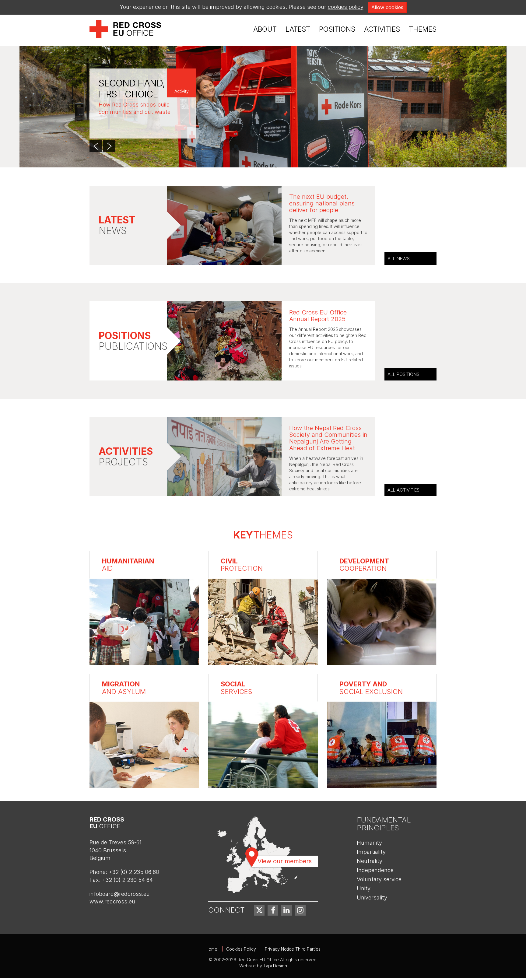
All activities (403, 490)
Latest (298, 29)
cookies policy (345, 7)
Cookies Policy (241, 949)
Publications (133, 341)
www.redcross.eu (112, 901)
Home (211, 949)
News (117, 226)
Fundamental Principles (384, 823)
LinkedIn (286, 910)
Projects (126, 457)
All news (398, 258)
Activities (382, 29)
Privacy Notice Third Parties (293, 949)
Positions (337, 29)
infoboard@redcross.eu (119, 894)
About (265, 29)
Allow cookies (387, 7)
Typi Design (275, 965)
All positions (403, 374)
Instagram (300, 910)
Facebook (273, 910)
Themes (423, 29)
